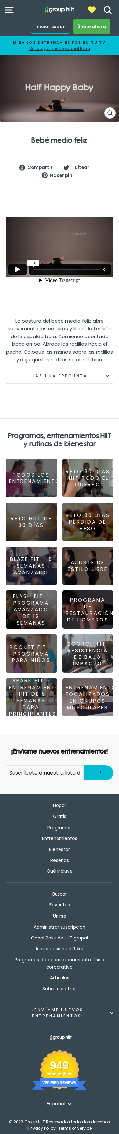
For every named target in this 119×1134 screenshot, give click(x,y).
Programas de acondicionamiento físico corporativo (59, 963)
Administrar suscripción (59, 927)
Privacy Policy (42, 1128)
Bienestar (59, 849)
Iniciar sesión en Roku (59, 949)
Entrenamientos (59, 838)
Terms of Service (75, 1128)
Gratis (59, 816)
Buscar (59, 894)
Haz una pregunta (60, 376)
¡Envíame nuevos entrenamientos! (58, 1013)
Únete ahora (91, 26)
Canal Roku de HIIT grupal (59, 938)
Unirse (59, 916)
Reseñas (59, 860)
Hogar (59, 805)
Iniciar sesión (50, 26)
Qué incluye (60, 871)
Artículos (59, 978)
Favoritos (59, 905)
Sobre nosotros (59, 989)
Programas (59, 828)
